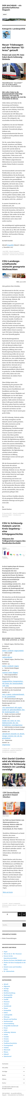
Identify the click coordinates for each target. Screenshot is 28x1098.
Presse (6, 1028)
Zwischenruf (7, 1056)
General (6, 1004)
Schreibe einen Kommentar (17, 254)
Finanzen (7, 1001)
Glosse (6, 1008)
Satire (5, 1030)
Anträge (6, 988)
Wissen (6, 1052)
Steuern (6, 1039)
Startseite (5, 1064)
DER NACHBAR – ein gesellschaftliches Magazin (11, 7)
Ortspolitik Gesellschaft (15, 750)
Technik (6, 1041)
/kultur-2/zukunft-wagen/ (10, 666)
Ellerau (4, 1079)
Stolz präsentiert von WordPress (16, 1095)
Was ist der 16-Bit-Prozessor (13, 954)
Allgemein (7, 986)
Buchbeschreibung (9, 993)
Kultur (6, 1012)
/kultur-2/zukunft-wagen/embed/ (13, 650)
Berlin (4, 1075)
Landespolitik (5, 253)
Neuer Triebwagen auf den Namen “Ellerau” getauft (13, 47)
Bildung (6, 991)
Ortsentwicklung (14, 253)
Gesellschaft (7, 1006)
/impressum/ (6, 744)
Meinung (6, 1017)
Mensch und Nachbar (10, 1019)
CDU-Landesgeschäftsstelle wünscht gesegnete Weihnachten (13, 265)
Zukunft (14, 905)
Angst (5, 951)
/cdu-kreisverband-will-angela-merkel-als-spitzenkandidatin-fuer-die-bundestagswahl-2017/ (13, 710)
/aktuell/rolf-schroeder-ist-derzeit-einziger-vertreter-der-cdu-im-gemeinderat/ (13, 736)
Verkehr (6, 1047)
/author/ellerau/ (7, 657)
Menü (4, 14)
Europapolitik (8, 997)
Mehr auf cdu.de (8, 892)
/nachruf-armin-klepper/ (10, 672)
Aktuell (11, 251)
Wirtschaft (7, 1050)
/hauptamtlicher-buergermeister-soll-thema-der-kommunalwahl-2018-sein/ (12, 683)
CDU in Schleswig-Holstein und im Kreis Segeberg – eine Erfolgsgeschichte (12, 528)
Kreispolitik (16, 251)
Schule (6, 1034)
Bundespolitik (19, 748)
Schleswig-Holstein (7, 515)
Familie (6, 999)
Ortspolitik (10, 245)
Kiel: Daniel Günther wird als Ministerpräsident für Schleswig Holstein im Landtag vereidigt (13, 764)
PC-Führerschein (9, 971)
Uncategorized (8, 1045)
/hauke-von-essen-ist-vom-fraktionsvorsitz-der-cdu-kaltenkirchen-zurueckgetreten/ (12, 723)
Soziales (6, 1036)
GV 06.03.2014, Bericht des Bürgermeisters (10, 1087)
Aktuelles (5, 1067)
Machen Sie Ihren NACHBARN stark (15, 960)
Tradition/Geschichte (10, 1043)
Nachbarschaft (8, 1021)
